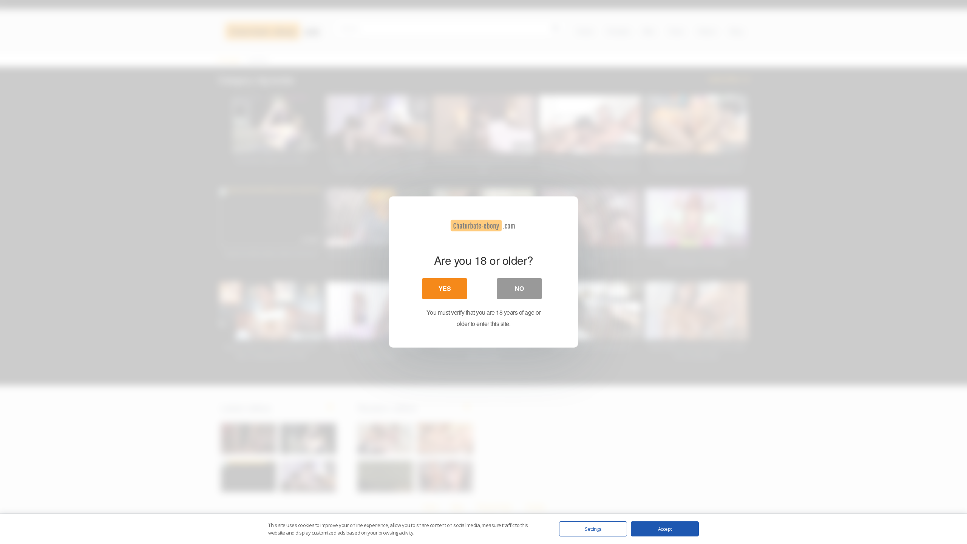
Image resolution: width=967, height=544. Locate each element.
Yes (445, 288)
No (519, 288)
